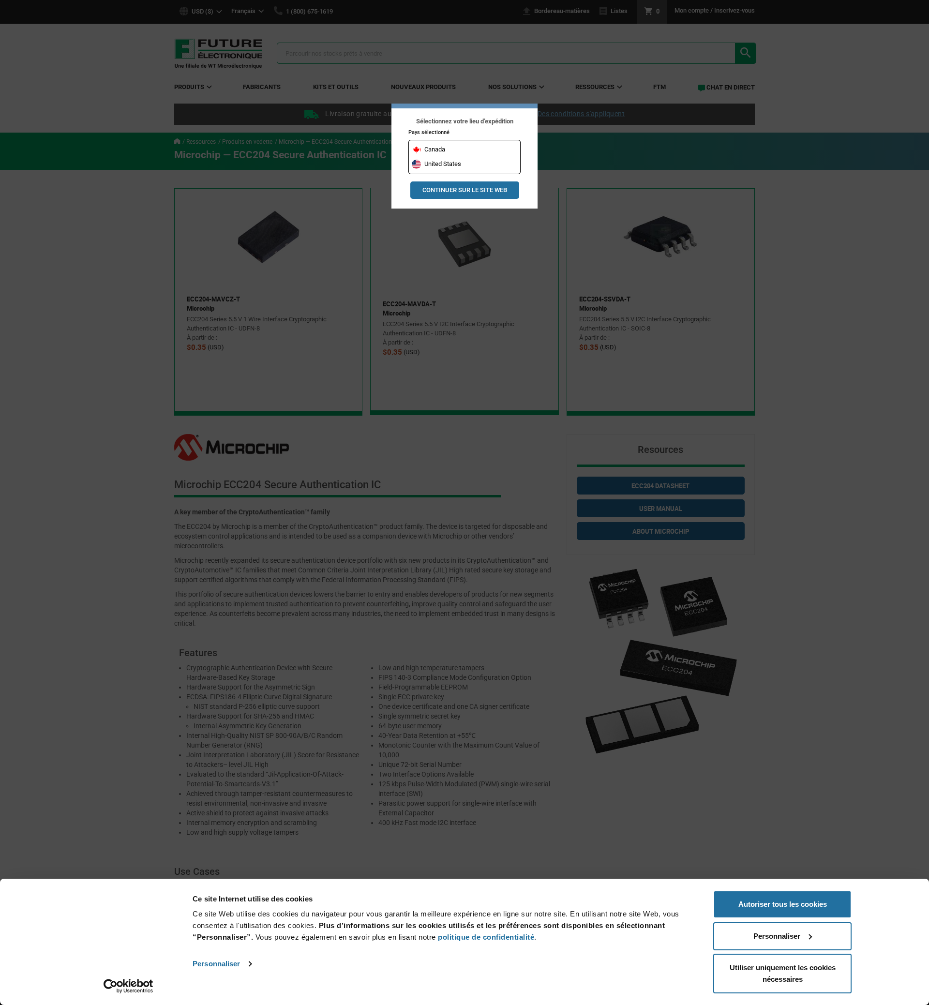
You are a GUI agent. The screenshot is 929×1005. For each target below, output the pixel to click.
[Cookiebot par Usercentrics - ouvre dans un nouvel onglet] (128, 986)
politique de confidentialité (486, 937)
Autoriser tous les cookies (782, 904)
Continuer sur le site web (464, 190)
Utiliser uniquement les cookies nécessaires (783, 973)
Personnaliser (216, 964)
